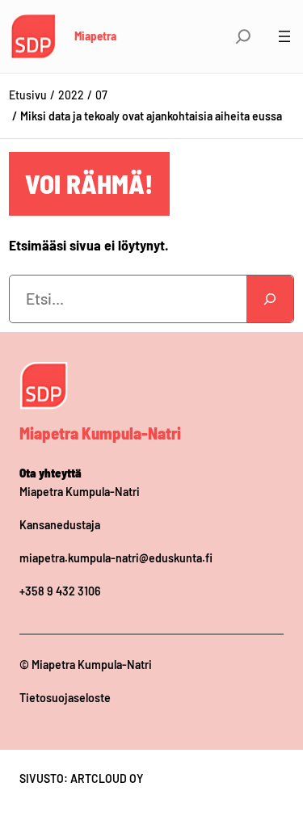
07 (101, 95)
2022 (71, 95)
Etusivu (28, 95)
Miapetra (95, 35)
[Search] (269, 299)
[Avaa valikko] (284, 36)
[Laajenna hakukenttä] (243, 36)
